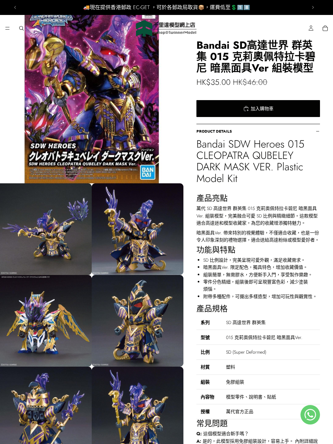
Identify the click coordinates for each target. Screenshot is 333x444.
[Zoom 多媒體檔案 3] (137, 229)
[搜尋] (21, 28)
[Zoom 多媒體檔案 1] (91, 91)
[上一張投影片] (15, 7)
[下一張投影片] (313, 7)
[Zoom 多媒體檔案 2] (46, 229)
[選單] (7, 28)
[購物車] (325, 28)
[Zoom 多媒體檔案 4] (46, 321)
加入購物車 (262, 108)
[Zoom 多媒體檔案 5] (137, 321)
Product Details (214, 131)
